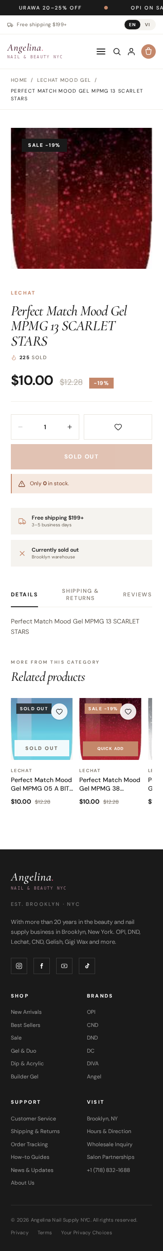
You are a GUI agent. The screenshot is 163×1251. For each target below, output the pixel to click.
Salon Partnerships (110, 1157)
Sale (16, 1037)
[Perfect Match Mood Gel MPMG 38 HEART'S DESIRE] (110, 729)
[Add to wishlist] (118, 427)
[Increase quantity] (70, 427)
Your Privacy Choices (86, 1232)
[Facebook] (42, 966)
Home (19, 80)
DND (92, 1037)
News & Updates (32, 1170)
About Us (22, 1182)
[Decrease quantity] (20, 427)
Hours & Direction (109, 1131)
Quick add (110, 748)
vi (147, 25)
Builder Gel (24, 1076)
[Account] (131, 51)
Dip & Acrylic (27, 1063)
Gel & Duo (23, 1050)
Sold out (81, 456)
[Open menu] (101, 51)
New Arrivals (26, 1012)
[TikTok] (87, 966)
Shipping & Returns (80, 594)
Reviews (137, 594)
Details (24, 594)
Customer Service (33, 1118)
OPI (91, 1012)
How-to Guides (30, 1157)
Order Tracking (29, 1144)
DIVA (93, 1063)
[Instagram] (19, 966)
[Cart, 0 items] (148, 51)
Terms (45, 1232)
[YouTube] (64, 966)
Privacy (20, 1232)
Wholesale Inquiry (110, 1144)
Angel (94, 1076)
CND (92, 1025)
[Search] (116, 51)
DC (91, 1050)
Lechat (23, 293)
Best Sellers (25, 1025)
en (132, 25)
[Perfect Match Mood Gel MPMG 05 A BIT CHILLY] (42, 729)
